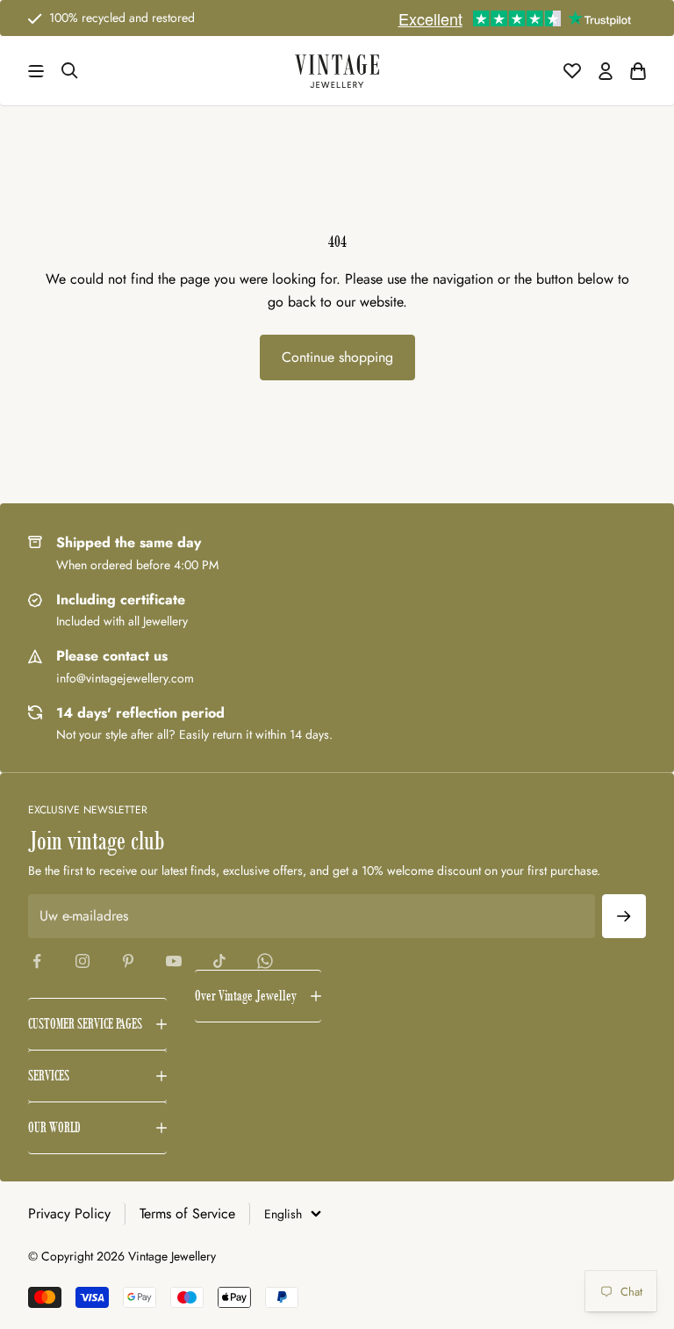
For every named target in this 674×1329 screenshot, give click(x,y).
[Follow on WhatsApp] (265, 961)
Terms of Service (187, 1213)
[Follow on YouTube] (174, 961)
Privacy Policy (69, 1213)
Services (48, 1075)
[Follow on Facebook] (37, 961)
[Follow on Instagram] (82, 961)
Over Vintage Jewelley (246, 995)
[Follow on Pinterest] (128, 961)
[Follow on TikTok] (219, 961)
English (283, 1214)
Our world (54, 1127)
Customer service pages (85, 1024)
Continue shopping (337, 357)
